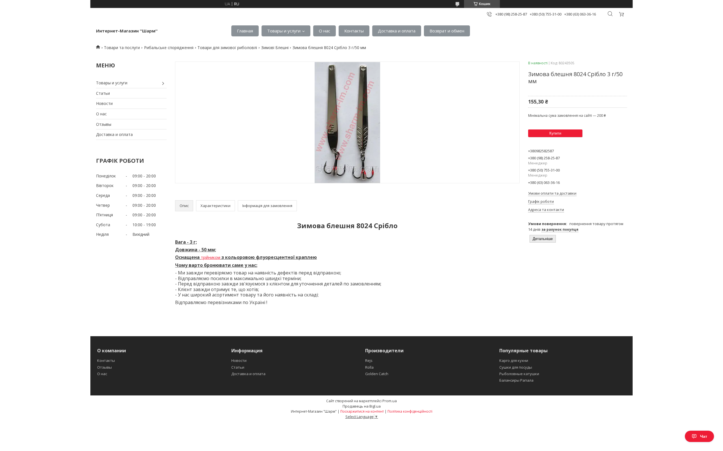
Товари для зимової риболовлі (227, 47)
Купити (555, 133)
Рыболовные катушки (519, 373)
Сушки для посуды (515, 367)
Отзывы (103, 124)
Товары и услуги (283, 31)
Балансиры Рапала (516, 380)
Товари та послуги (122, 47)
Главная (245, 31)
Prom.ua (389, 400)
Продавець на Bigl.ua (362, 406)
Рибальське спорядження (168, 47)
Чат (703, 436)
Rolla (369, 367)
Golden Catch (376, 373)
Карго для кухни (513, 360)
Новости (104, 103)
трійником (210, 257)
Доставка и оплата (396, 31)
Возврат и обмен (447, 31)
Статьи (103, 93)
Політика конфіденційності (409, 411)
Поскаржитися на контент (362, 411)
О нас (324, 31)
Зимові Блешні (275, 47)
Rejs (369, 360)
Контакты (354, 31)
